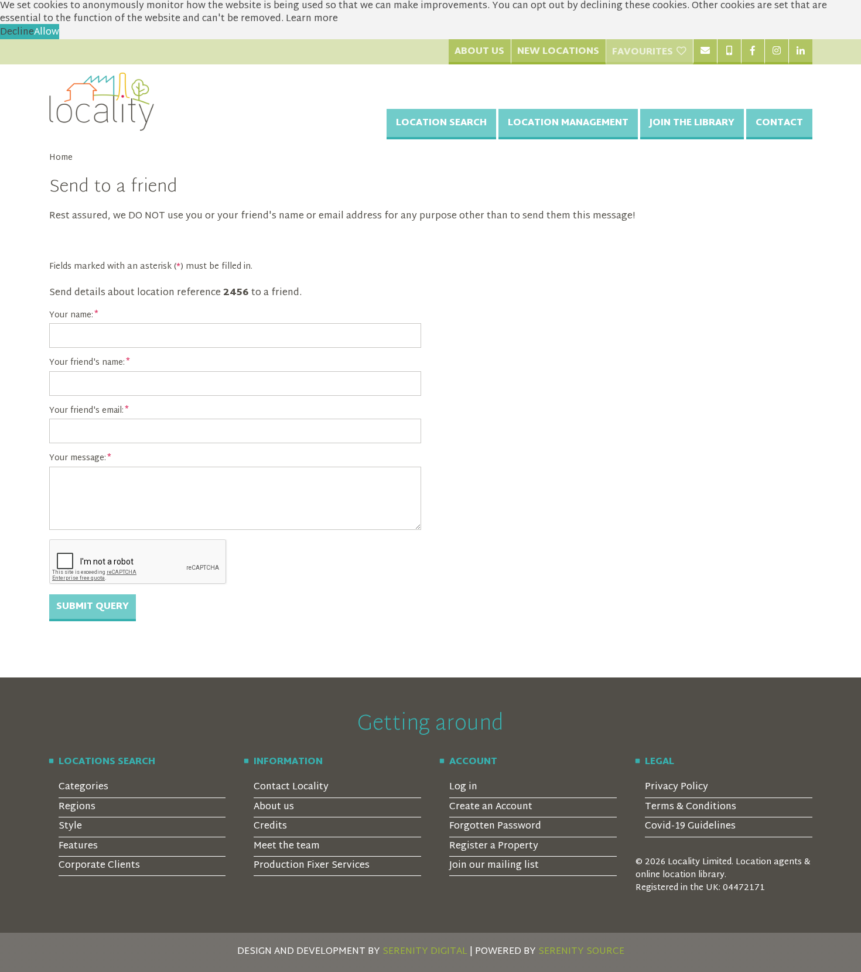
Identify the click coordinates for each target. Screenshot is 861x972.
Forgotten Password (495, 826)
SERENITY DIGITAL (424, 951)
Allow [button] (46, 32)
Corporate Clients (99, 865)
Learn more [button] (312, 19)
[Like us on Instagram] (776, 51)
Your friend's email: (86, 411)
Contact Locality (291, 787)
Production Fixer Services (312, 865)
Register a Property (493, 846)
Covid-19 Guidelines (690, 826)
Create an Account (490, 807)
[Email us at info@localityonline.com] (705, 51)
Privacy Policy (676, 787)
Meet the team (287, 846)
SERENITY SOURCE (581, 951)
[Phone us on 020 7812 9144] (729, 51)
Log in (463, 787)
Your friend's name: (87, 363)
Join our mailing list (494, 865)
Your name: (71, 315)
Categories (83, 787)
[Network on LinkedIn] (800, 51)
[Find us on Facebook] (753, 51)
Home (61, 158)
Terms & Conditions (690, 807)
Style (70, 826)
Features (78, 846)
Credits (270, 826)
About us (274, 807)
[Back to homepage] (102, 102)
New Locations (558, 51)
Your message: (77, 458)
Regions (77, 807)
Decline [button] (17, 32)
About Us (479, 51)
